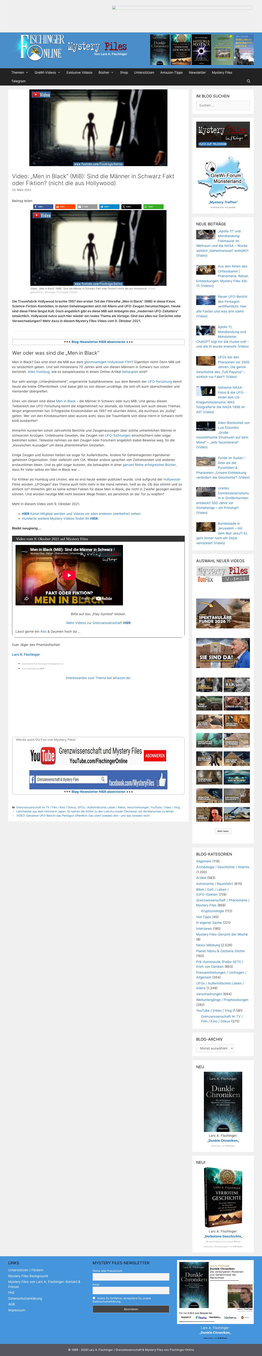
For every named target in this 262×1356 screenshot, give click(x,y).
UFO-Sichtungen (117, 435)
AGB (11, 1304)
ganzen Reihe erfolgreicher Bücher (149, 465)
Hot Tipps (203, 917)
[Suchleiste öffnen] (248, 81)
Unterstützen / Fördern (25, 1270)
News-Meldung (208, 945)
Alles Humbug (38, 372)
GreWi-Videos (45, 72)
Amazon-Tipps (171, 72)
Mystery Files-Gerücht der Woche (222, 934)
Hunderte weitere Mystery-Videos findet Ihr (60, 518)
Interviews (204, 929)
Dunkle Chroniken (223, 1141)
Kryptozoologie (212, 911)
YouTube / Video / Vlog (165, 807)
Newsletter (197, 72)
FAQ (11, 1292)
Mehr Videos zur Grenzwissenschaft (98, 623)
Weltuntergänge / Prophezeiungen (222, 1000)
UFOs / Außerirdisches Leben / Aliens (101, 807)
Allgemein (203, 861)
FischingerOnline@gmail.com (50, 664)
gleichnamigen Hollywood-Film (108, 362)
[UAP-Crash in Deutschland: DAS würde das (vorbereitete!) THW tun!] (237, 814)
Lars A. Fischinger (26, 654)
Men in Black (66, 401)
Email (96, 1284)
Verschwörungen (138, 807)
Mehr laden (223, 831)
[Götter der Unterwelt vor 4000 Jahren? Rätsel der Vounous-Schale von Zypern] (237, 703)
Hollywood (171, 479)
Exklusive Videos (79, 72)
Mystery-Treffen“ (224, 202)
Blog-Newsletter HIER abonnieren (98, 342)
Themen (17, 72)
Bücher (104, 72)
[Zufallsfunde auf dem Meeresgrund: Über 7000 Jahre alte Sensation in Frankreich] (209, 740)
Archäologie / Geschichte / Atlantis (222, 867)
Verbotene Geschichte (223, 1236)
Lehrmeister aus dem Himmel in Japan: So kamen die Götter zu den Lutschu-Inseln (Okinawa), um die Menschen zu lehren (95, 811)
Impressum (16, 1310)
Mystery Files (222, 72)
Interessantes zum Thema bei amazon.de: (98, 678)
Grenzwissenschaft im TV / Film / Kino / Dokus (46, 807)
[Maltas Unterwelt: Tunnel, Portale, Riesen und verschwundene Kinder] (237, 721)
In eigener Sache (209, 923)
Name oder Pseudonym (107, 1270)
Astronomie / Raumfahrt (214, 884)
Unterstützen (144, 72)
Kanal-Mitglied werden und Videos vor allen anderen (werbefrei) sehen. (81, 514)
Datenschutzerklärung (25, 1298)
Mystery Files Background (28, 1276)
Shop (124, 72)
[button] (43, 206)
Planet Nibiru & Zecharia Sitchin (220, 951)
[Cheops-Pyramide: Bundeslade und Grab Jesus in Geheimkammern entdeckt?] (237, 740)
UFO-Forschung (160, 381)
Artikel (201, 878)
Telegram (18, 81)
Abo (43, 631)
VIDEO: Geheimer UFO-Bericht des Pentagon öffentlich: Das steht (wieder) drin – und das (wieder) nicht (83, 815)
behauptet (130, 372)
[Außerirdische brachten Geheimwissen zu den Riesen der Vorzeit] (209, 758)
